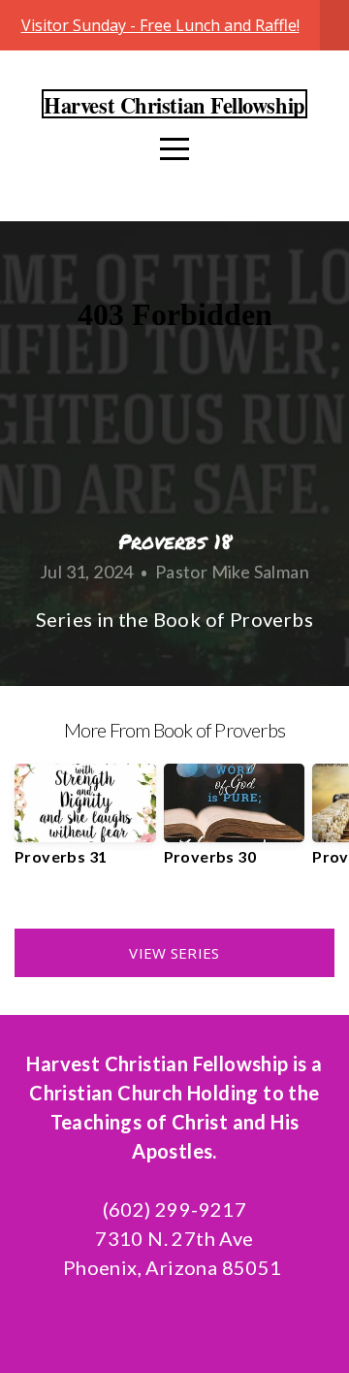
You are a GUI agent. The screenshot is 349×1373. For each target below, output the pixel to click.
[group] (85, 822)
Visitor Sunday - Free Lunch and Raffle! (160, 25)
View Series (174, 953)
